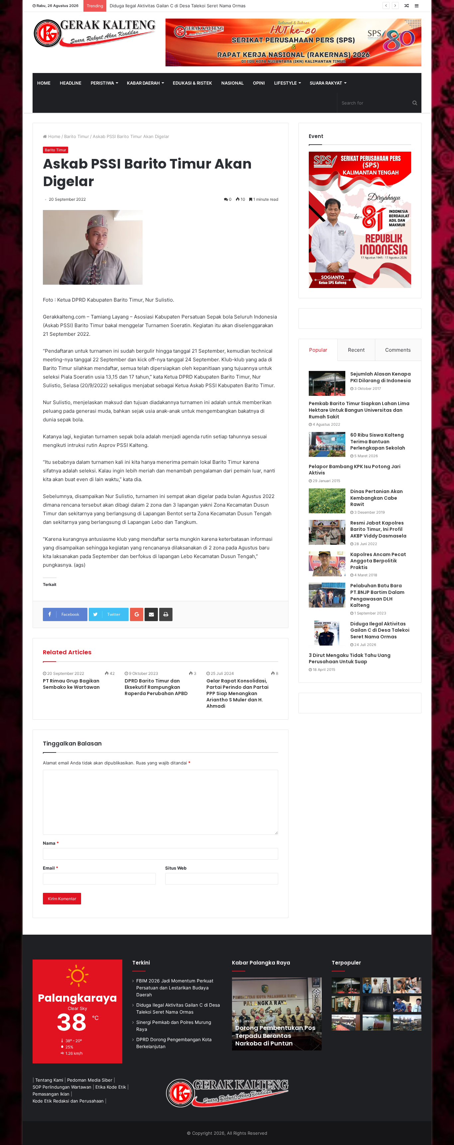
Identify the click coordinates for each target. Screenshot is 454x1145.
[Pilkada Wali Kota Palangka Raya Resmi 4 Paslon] (346, 1023)
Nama (51, 843)
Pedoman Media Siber (89, 1080)
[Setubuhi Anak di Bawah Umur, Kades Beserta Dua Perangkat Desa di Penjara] (377, 985)
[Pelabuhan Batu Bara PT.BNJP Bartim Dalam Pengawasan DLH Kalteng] (327, 595)
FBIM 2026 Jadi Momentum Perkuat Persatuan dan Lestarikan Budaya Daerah (174, 987)
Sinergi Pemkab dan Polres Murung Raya (151, 5)
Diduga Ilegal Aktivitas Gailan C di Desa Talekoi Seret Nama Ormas (379, 630)
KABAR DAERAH (143, 83)
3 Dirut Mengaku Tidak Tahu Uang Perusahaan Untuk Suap (350, 658)
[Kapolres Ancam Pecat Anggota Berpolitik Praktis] (327, 563)
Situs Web (175, 868)
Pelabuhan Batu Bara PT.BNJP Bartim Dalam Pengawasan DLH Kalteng (377, 595)
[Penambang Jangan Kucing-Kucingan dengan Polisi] (407, 1023)
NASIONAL (232, 83)
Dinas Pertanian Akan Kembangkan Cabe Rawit (376, 498)
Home (53, 136)
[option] (277, 1013)
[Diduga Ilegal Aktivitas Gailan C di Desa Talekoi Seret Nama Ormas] (327, 633)
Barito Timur (76, 136)
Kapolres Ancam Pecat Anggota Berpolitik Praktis (378, 561)
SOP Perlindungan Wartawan (62, 1087)
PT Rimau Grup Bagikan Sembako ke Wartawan (71, 684)
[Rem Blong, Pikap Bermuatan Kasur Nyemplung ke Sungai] (377, 1023)
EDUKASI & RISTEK (192, 83)
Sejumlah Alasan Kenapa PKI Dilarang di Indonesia (380, 377)
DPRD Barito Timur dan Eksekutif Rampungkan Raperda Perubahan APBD (156, 687)
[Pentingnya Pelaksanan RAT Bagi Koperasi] (407, 1004)
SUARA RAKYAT (326, 83)
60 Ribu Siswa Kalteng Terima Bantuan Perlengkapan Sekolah (377, 441)
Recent (356, 350)
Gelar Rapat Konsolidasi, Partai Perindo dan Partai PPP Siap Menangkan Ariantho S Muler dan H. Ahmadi (237, 693)
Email (50, 868)
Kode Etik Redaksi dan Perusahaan (68, 1101)
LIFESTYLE (285, 83)
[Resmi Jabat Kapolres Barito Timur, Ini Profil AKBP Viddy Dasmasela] (327, 532)
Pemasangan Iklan (51, 1094)
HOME (44, 83)
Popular (318, 350)
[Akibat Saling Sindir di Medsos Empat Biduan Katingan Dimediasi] (407, 985)
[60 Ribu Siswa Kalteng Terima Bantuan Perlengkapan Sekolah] (327, 444)
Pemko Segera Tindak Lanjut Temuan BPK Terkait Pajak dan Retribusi (276, 1035)
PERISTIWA (102, 83)
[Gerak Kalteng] (94, 33)
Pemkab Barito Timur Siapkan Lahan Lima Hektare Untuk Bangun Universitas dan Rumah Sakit (359, 410)
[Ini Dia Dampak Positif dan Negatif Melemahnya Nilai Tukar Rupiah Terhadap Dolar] (346, 1004)
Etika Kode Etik (110, 1087)
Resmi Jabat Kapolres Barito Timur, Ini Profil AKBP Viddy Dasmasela (378, 529)
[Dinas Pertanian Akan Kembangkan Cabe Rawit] (327, 500)
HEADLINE (70, 83)
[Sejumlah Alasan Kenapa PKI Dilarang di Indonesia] (327, 383)
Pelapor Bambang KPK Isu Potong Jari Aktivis (354, 469)
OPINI (259, 83)
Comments (398, 350)
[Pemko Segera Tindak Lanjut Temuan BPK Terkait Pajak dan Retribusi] (277, 1013)
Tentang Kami (49, 1080)
